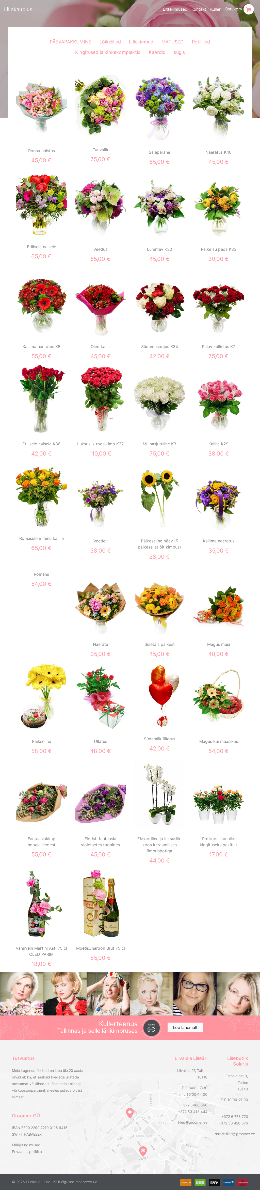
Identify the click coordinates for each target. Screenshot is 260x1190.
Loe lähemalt (185, 1027)
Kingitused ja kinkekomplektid (108, 52)
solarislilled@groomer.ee (235, 1134)
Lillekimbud (141, 41)
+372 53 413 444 (192, 1111)
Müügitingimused (26, 1145)
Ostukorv (234, 8)
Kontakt (198, 9)
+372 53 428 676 (233, 1123)
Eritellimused (175, 9)
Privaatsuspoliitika (27, 1151)
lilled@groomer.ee (192, 1122)
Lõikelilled (110, 41)
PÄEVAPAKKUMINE (70, 41)
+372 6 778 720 (234, 1116)
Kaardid (157, 52)
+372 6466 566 (194, 1105)
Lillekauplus (18, 9)
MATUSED (172, 41)
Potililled (201, 41)
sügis (179, 52)
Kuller (215, 9)
